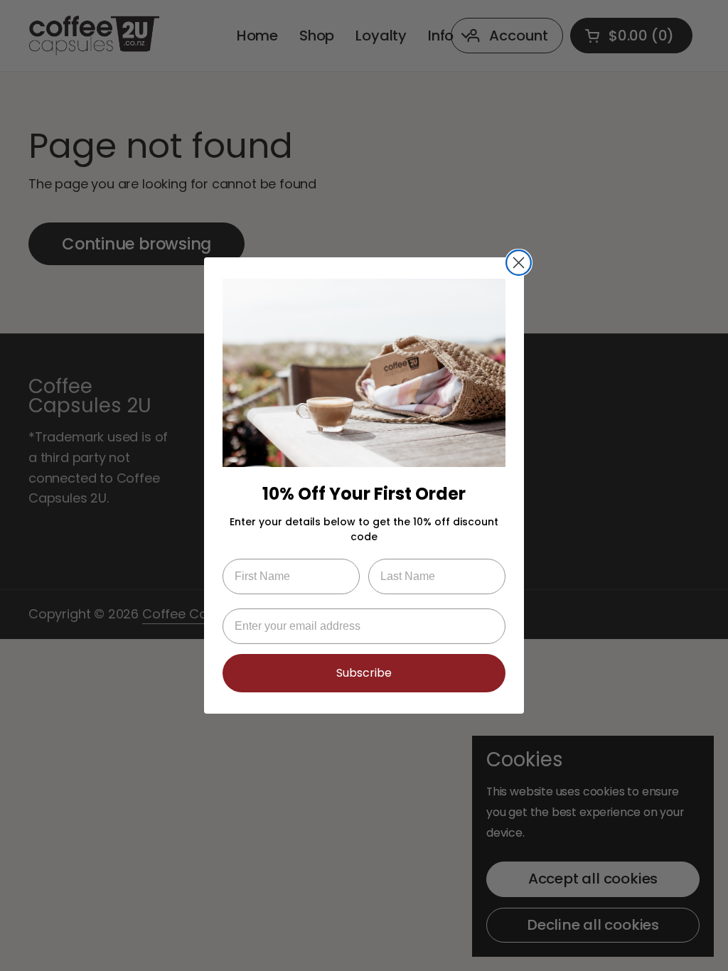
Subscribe (364, 673)
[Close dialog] (518, 262)
